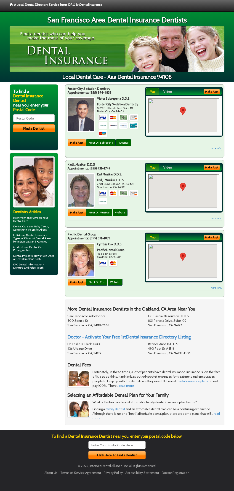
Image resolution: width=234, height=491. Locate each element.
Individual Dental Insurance (30, 235)
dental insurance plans (192, 381)
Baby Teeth (41, 226)
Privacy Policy (113, 473)
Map (153, 92)
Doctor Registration (175, 473)
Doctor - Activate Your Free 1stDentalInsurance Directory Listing (129, 337)
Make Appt (76, 142)
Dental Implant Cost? (28, 259)
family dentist (115, 409)
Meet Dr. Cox (97, 282)
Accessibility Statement (142, 473)
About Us (51, 473)
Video (167, 92)
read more (126, 386)
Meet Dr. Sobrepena (101, 142)
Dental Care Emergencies (28, 248)
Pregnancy (25, 217)
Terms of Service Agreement (80, 473)
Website (123, 142)
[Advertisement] (33, 314)
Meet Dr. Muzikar (99, 212)
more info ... (216, 148)
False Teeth (36, 267)
